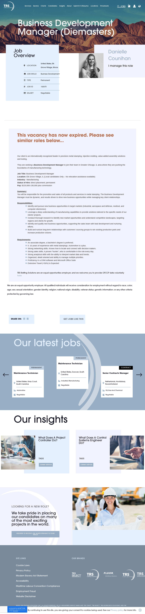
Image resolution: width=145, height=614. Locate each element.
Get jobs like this (73, 319)
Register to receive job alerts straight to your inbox (36, 534)
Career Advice (46, 465)
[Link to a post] (18, 453)
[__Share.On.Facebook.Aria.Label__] (28, 319)
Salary (30, 93)
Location (31, 66)
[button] (140, 610)
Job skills (32, 74)
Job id (30, 87)
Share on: (16, 319)
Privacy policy (117, 610)
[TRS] (8, 6)
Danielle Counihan (119, 55)
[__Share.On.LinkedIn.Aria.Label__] (24, 319)
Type (29, 80)
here (19, 276)
